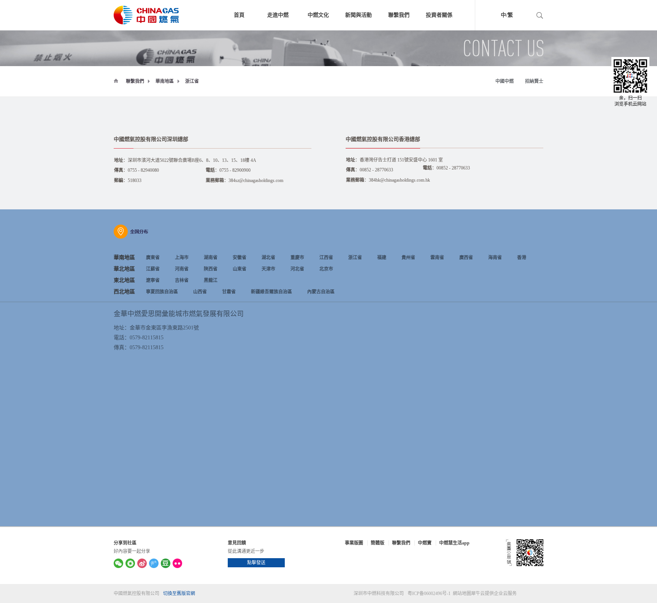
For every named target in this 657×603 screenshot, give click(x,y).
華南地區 (165, 81)
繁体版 (525, 16)
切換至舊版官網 (179, 593)
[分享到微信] (118, 563)
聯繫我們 (135, 81)
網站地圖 (461, 593)
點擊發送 (256, 562)
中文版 (493, 16)
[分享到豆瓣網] (165, 563)
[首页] (116, 80)
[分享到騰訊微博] (154, 563)
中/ (504, 15)
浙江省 (192, 81)
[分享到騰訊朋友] (130, 563)
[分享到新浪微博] (142, 563)
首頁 (239, 15)
